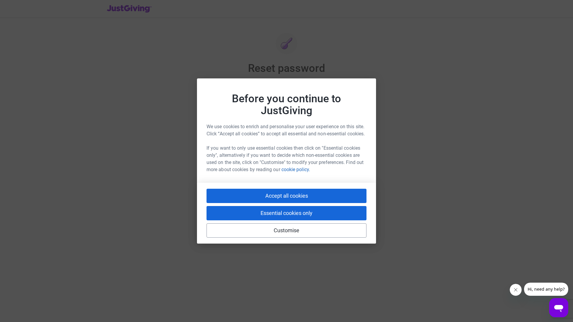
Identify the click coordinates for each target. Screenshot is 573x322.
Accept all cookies (286, 196)
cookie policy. (295, 169)
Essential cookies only (286, 213)
